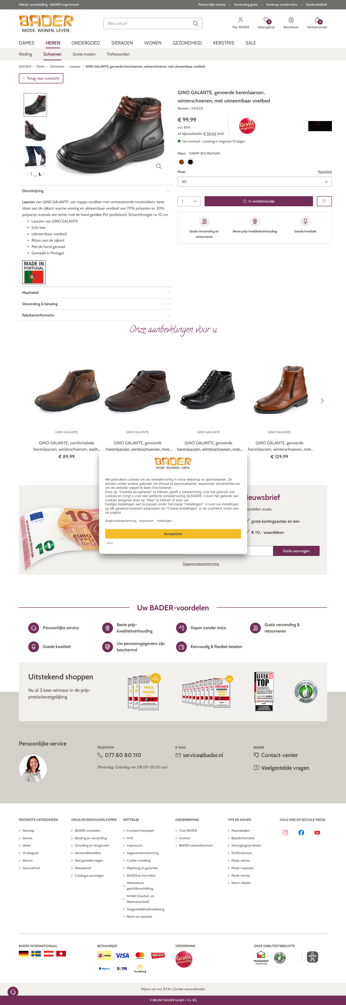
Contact (184, 838)
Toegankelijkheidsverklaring (145, 909)
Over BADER (188, 830)
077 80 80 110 (123, 755)
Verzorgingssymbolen (246, 845)
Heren (27, 845)
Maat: (182, 172)
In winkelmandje (262, 201)
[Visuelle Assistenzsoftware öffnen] (310, 957)
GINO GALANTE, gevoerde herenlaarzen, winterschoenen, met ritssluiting (208, 446)
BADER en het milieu (141, 875)
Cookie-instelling (138, 860)
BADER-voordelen (88, 830)
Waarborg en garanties (142, 868)
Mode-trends (240, 875)
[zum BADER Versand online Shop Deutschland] (23, 953)
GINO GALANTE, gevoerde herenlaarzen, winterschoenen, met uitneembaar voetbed (137, 446)
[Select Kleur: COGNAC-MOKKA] (181, 162)
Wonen (28, 860)
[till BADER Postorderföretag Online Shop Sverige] (36, 953)
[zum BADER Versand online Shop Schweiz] (61, 953)
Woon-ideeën (241, 883)
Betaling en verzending (91, 838)
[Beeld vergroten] (159, 166)
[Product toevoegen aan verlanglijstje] (324, 201)
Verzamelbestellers (88, 853)
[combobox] (153, 23)
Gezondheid (31, 868)
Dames (27, 838)
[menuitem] (26, 43)
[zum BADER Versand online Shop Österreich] (48, 953)
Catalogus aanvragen (89, 875)
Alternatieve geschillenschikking (140, 886)
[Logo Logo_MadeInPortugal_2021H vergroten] (34, 272)
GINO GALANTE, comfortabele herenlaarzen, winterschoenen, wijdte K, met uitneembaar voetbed (66, 446)
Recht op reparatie (139, 916)
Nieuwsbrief (83, 868)
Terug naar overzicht (43, 78)
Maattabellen (240, 830)
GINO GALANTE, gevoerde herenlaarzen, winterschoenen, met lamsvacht (279, 446)
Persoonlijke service (211, 4)
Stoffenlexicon (241, 853)
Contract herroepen (140, 830)
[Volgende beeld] (35, 175)
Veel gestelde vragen (89, 860)
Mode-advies (240, 860)
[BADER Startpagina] (46, 23)
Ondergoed (31, 853)
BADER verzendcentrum (196, 845)
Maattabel (325, 172)
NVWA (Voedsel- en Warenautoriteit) (140, 899)
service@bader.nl (203, 755)
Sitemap (28, 830)
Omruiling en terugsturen (92, 845)
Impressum (134, 845)
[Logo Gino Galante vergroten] (320, 126)
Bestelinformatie (242, 838)
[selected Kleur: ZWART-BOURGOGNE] (190, 162)
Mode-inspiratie (242, 868)
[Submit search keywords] (195, 23)
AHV (130, 838)
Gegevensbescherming (201, 564)
